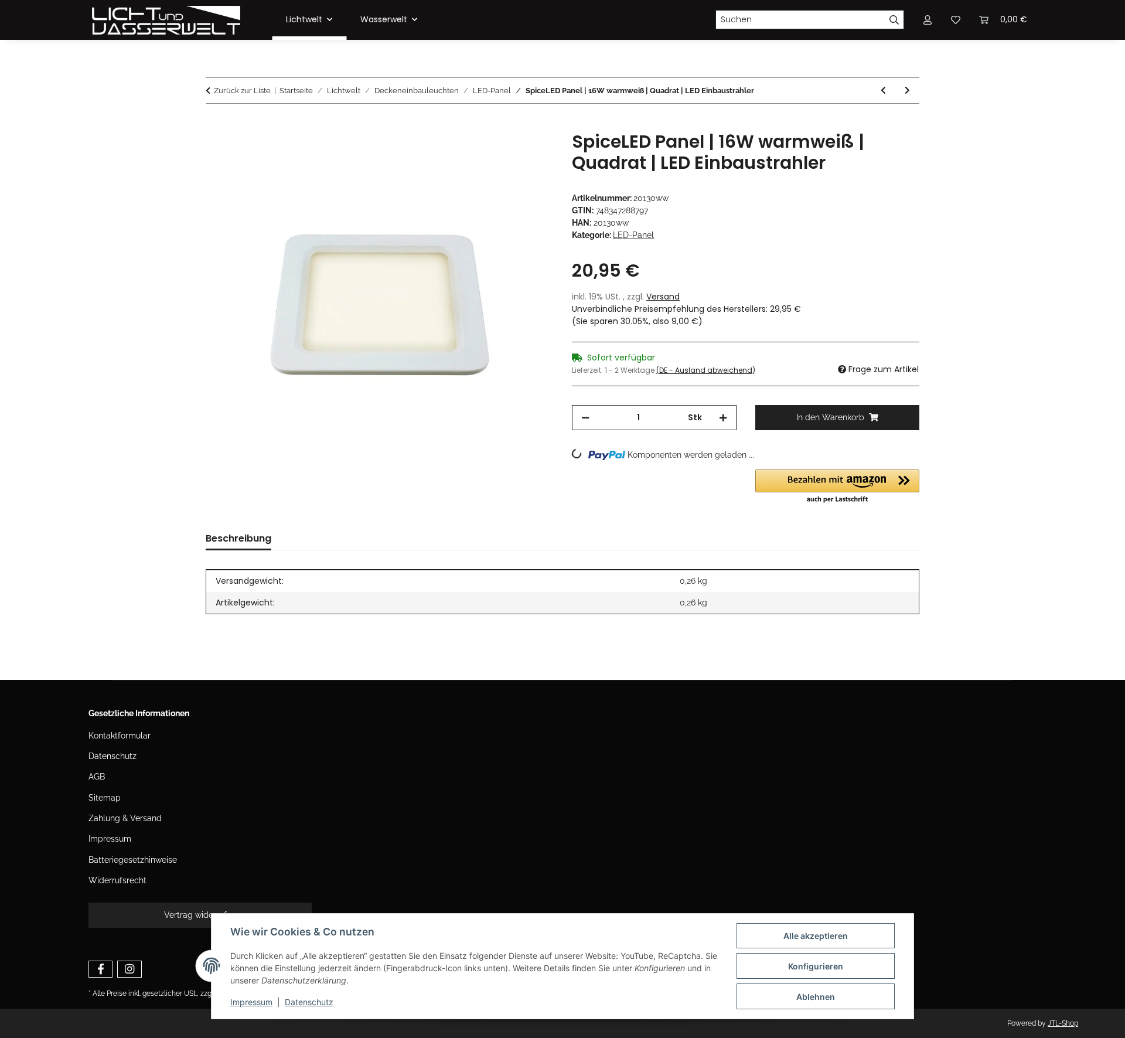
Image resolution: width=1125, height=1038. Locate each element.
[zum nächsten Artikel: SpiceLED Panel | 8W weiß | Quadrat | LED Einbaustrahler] (907, 90)
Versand (663, 296)
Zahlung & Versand (125, 818)
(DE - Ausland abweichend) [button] (705, 370)
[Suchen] (894, 20)
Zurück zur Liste (242, 90)
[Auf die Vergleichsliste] (498, 153)
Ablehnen (815, 997)
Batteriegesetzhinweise (132, 860)
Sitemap (104, 797)
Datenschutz (309, 1002)
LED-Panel (633, 235)
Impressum (251, 1002)
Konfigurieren (815, 966)
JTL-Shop (1063, 1023)
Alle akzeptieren (815, 936)
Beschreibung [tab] (238, 538)
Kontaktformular (119, 735)
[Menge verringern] (585, 418)
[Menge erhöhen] (723, 418)
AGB (96, 776)
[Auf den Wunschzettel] (528, 153)
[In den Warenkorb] (215, 124)
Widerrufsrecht (117, 880)
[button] (837, 487)
